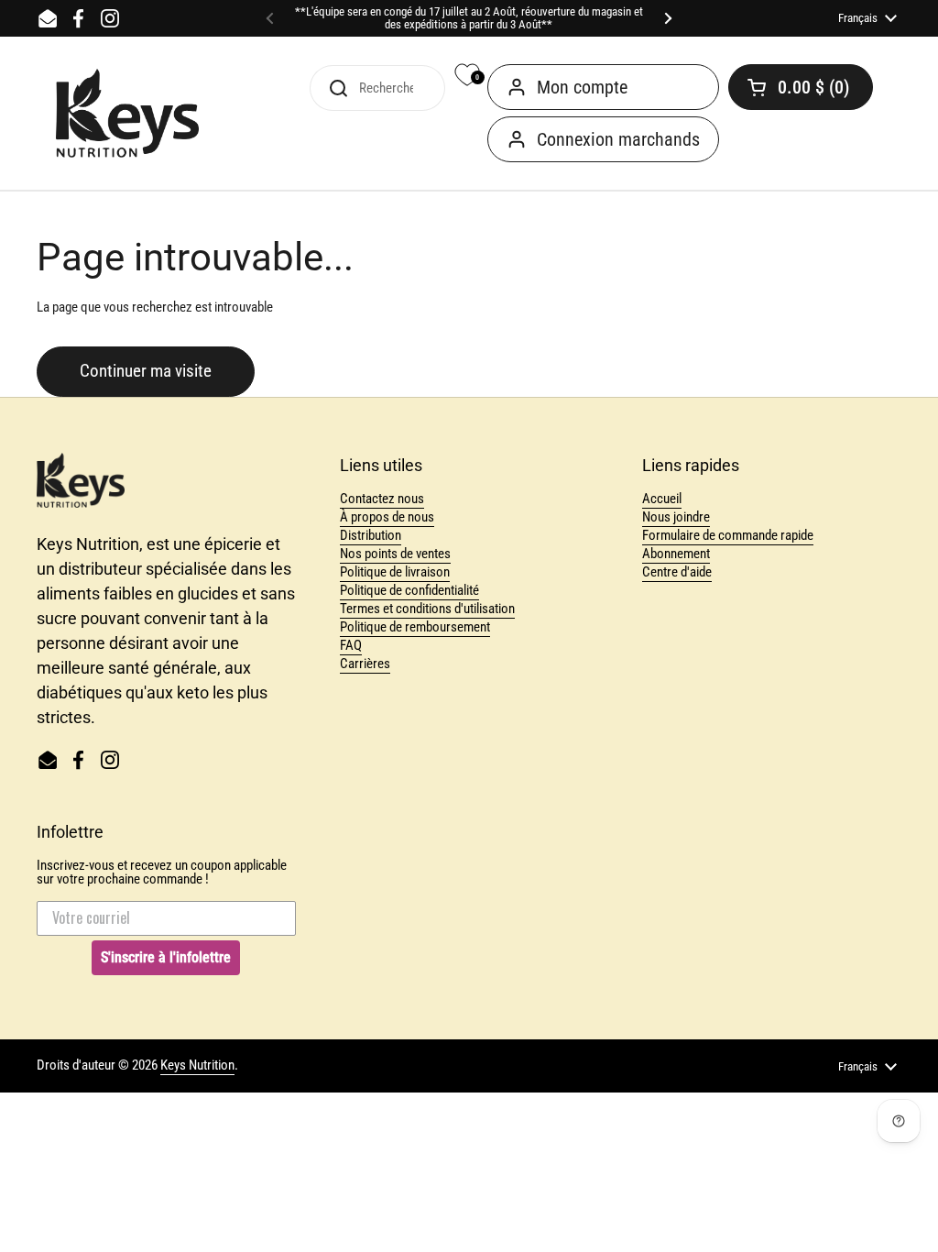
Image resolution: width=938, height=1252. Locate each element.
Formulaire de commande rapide (727, 535)
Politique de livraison (395, 572)
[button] (800, 87)
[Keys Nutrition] (127, 114)
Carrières (365, 663)
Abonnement (676, 553)
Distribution (370, 535)
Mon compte (582, 87)
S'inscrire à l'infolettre (166, 957)
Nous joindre (676, 517)
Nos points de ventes (395, 553)
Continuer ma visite (146, 371)
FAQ (351, 645)
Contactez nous (382, 498)
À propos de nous (387, 517)
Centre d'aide (677, 572)
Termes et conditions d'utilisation (427, 608)
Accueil (662, 498)
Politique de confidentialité (409, 590)
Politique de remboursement (415, 627)
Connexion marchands (618, 139)
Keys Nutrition (197, 1065)
